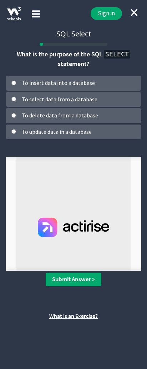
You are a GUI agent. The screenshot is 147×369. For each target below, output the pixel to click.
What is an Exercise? (73, 315)
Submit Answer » (73, 279)
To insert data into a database (58, 82)
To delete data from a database (60, 115)
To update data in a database (57, 131)
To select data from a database (59, 99)
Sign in (106, 13)
